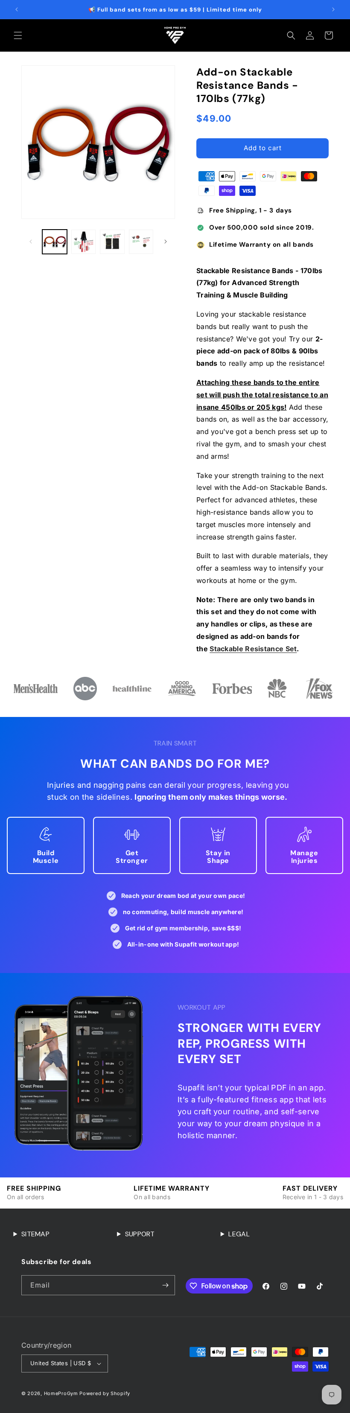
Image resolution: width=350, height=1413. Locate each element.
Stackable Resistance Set (253, 648)
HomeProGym (61, 1393)
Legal (239, 1233)
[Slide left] (30, 241)
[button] (18, 35)
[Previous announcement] (16, 9)
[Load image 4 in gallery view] (141, 242)
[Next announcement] (333, 9)
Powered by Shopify (104, 1393)
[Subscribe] (165, 1285)
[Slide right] (165, 241)
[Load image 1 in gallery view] (54, 242)
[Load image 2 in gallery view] (83, 242)
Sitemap (35, 1233)
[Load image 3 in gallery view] (112, 242)
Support (140, 1233)
